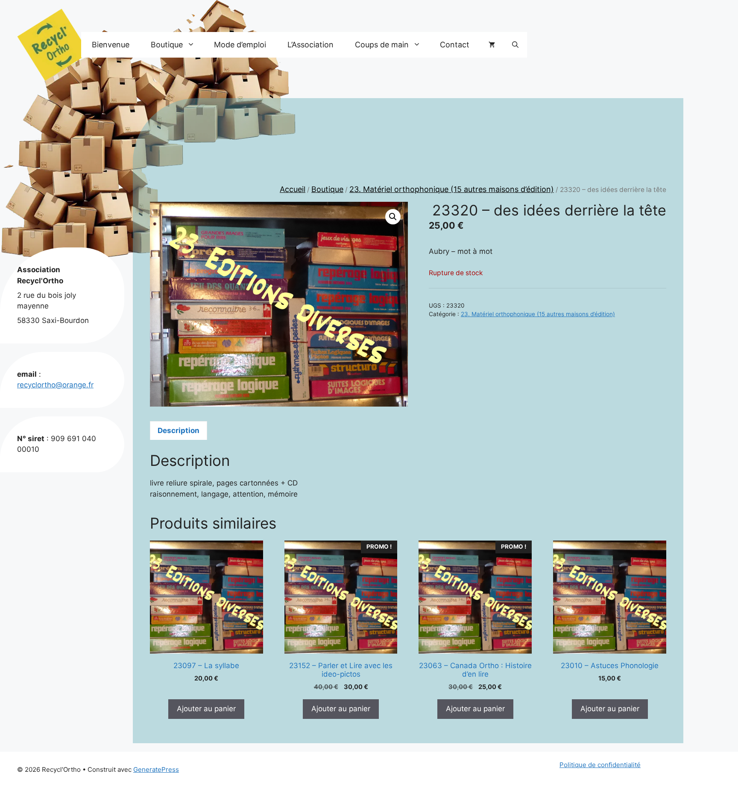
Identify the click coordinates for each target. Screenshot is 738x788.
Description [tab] (178, 430)
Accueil (292, 189)
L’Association (310, 44)
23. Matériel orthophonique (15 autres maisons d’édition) (451, 189)
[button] (515, 45)
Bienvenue (110, 44)
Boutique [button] (167, 44)
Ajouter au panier (206, 708)
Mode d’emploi (240, 44)
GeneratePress (156, 769)
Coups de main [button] (382, 44)
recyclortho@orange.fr (55, 385)
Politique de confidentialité (600, 765)
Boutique (327, 189)
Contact (454, 44)
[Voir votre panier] (492, 45)
